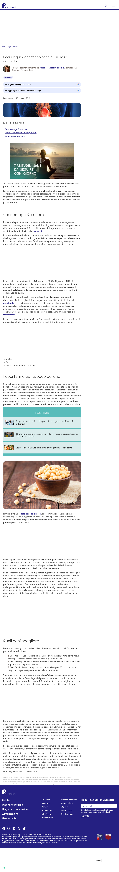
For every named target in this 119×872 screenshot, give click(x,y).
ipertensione (9, 314)
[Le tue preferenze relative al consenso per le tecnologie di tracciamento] (4, 868)
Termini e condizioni (69, 799)
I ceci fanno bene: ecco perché (20, 132)
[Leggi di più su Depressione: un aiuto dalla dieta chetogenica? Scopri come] (42, 447)
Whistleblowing (67, 814)
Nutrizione (8, 77)
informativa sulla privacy (102, 810)
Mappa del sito (67, 803)
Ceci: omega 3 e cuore (16, 129)
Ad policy (64, 807)
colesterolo (8, 303)
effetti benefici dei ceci (30, 513)
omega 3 (37, 231)
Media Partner (47, 817)
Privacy (45, 807)
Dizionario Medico (12, 804)
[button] (42, 160)
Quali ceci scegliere (15, 136)
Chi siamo (46, 799)
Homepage (6, 47)
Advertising (46, 814)
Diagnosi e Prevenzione (15, 809)
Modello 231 (47, 810)
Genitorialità (9, 818)
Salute (15, 47)
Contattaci (46, 803)
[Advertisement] (59, 26)
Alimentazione (10, 813)
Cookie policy (66, 810)
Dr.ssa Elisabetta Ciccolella (52, 67)
